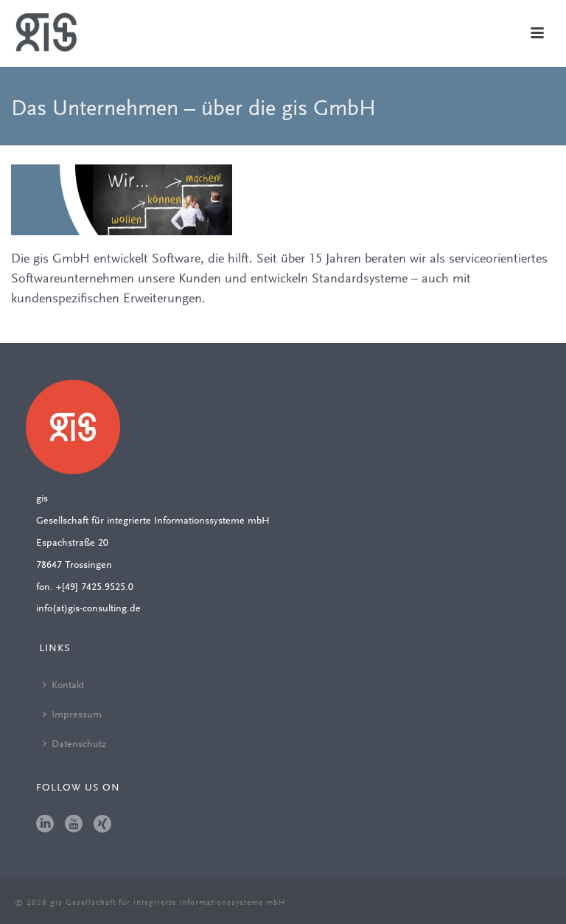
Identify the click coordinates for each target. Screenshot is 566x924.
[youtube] (74, 825)
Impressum (77, 715)
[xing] (102, 825)
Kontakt (68, 686)
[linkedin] (45, 825)
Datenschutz (79, 745)
